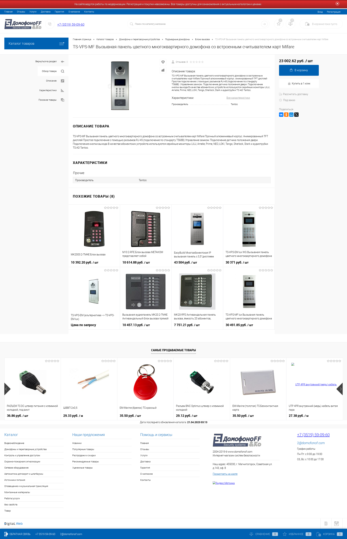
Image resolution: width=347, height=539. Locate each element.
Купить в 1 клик (301, 83)
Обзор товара (49, 71)
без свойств (10, 504)
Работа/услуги (12, 498)
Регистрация (333, 11)
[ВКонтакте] (281, 114)
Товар (7, 510)
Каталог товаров (21, 43)
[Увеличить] (120, 86)
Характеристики (48, 90)
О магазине (74, 11)
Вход (320, 11)
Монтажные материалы (17, 492)
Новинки (77, 443)
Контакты (89, 11)
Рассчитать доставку (295, 94)
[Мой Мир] (291, 114)
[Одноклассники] (286, 114)
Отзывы (21, 11)
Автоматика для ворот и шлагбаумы (23, 473)
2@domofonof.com (311, 443)
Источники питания (14, 480)
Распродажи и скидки (84, 455)
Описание (51, 80)
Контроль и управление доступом (22, 455)
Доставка (45, 11)
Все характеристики (238, 97)
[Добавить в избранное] (163, 62)
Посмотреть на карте (225, 473)
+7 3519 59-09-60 (45, 534)
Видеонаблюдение (14, 443)
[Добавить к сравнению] (163, 70)
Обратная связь (20, 534)
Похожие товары (47, 100)
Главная (8, 11)
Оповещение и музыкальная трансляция (26, 486)
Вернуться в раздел (46, 61)
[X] (296, 114)
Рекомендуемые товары (85, 461)
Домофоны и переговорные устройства (25, 449)
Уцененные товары (82, 467)
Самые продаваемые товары (173, 350)
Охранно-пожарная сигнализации (22, 461)
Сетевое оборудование (16, 467)
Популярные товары (83, 449)
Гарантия (59, 11)
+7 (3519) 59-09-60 (70, 24)
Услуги (33, 11)
